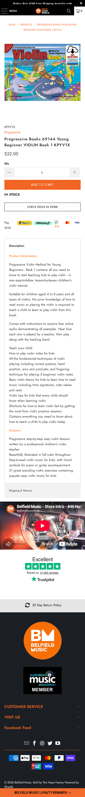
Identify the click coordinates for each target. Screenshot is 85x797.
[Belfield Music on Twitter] (50, 744)
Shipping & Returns (20, 490)
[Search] (69, 11)
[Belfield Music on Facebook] (34, 744)
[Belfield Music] (42, 11)
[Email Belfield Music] (27, 744)
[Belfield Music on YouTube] (58, 744)
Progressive (12, 132)
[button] (42, 792)
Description (16, 246)
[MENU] (2, 11)
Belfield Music (23, 782)
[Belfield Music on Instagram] (42, 744)
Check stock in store (42, 207)
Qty (6, 163)
